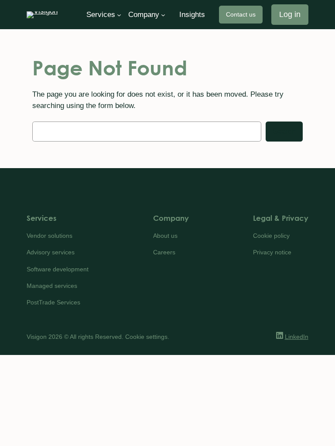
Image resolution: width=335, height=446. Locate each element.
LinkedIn (296, 336)
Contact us (241, 14)
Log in (290, 14)
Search (284, 131)
